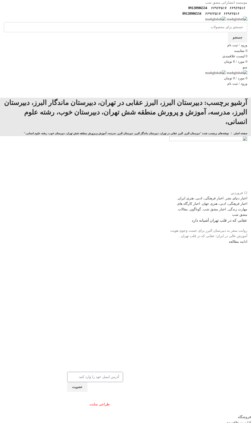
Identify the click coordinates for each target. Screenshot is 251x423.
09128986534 (196, 8)
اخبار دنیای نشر (236, 198)
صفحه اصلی (240, 133)
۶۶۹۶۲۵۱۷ (218, 8)
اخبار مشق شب (214, 209)
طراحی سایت (99, 404)
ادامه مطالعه (238, 241)
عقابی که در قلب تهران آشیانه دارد (219, 220)
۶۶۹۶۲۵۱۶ (237, 8)
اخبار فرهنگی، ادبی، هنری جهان (224, 203)
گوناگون (195, 209)
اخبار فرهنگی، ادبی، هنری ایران (201, 198)
